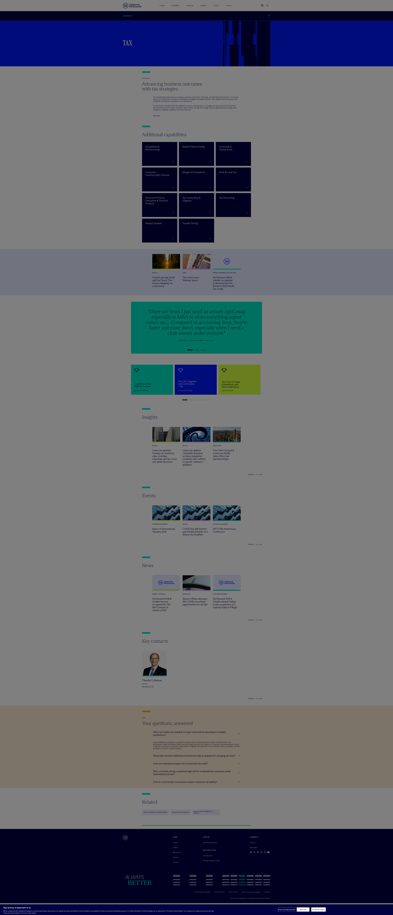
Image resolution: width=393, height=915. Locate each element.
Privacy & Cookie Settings (286, 909)
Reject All (303, 909)
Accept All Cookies (318, 909)
